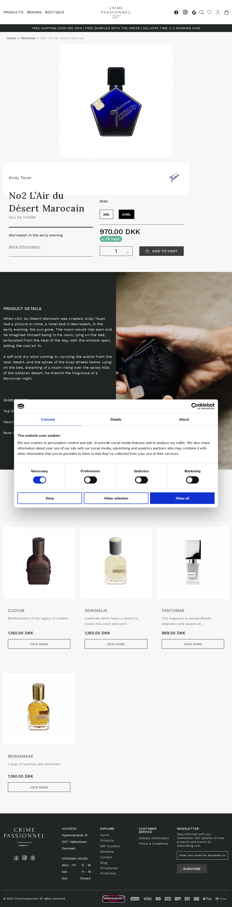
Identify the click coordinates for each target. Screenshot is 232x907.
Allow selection (116, 498)
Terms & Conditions (153, 843)
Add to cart (164, 251)
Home (11, 38)
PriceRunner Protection (109, 870)
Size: (104, 201)
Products (107, 840)
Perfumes (28, 38)
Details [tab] (116, 419)
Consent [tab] (48, 419)
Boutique (54, 12)
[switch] (90, 480)
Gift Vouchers (110, 846)
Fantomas (173, 610)
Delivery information (154, 838)
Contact (106, 857)
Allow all (182, 498)
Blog (103, 862)
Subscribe (192, 869)
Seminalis (96, 610)
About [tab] (184, 419)
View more (39, 644)
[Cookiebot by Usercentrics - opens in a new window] (195, 406)
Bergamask (20, 756)
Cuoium (16, 610)
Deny (50, 498)
